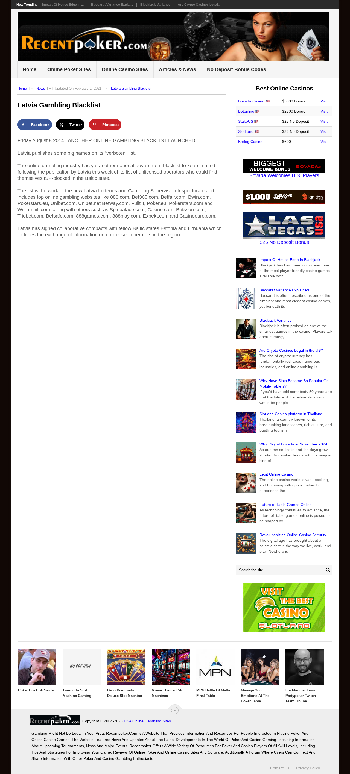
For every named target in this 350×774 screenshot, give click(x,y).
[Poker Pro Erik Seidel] (37, 667)
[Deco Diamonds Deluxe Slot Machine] (126, 667)
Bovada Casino (251, 101)
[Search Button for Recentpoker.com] (326, 570)
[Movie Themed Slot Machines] (171, 667)
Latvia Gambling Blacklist (131, 88)
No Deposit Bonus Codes (236, 69)
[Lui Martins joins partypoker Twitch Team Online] (304, 667)
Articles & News (177, 69)
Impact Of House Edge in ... (63, 5)
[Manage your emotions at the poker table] (260, 667)
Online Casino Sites (125, 69)
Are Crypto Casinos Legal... (199, 5)
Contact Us (279, 768)
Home (29, 69)
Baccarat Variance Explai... (112, 5)
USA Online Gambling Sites (147, 721)
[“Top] (175, 710)
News (40, 88)
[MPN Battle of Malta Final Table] (215, 667)
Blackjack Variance (155, 5)
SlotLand (245, 131)
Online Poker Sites (69, 69)
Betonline (246, 111)
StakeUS (245, 121)
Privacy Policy (308, 768)
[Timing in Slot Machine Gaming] (82, 667)
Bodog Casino (250, 141)
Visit (324, 101)
